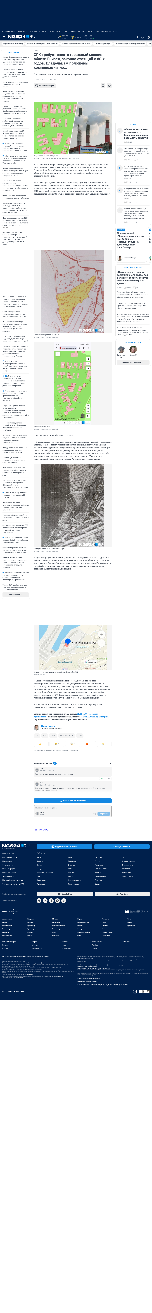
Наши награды (8, 869)
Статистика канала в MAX (13, 884)
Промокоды (106, 32)
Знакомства (23, 32)
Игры (115, 32)
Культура (71, 865)
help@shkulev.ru (18, 978)
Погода (33, 32)
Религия (98, 880)
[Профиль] (148, 37)
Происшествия (101, 869)
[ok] (51, 900)
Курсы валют (87, 32)
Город (39, 869)
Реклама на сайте (9, 857)
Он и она (98, 857)
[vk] (45, 900)
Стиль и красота (128, 861)
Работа (98, 873)
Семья (97, 884)
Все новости (16, 52)
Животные (41, 880)
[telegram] (39, 900)
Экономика (126, 873)
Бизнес (40, 861)
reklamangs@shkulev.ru (85, 958)
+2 (102, 778)
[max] (57, 900)
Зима (70, 857)
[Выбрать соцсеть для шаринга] (109, 85)
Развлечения (100, 876)
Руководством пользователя (87, 966)
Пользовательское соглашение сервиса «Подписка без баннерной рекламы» (103, 985)
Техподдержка (8, 876)
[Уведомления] (142, 37)
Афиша (66, 32)
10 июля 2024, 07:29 (40, 79)
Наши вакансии (9, 873)
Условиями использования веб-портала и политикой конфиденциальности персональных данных (110, 970)
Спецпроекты (127, 876)
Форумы (42, 32)
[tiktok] (63, 900)
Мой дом (71, 873)
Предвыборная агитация (12, 880)
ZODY (97, 32)
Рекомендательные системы (87, 981)
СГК (37, 736)
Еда (38, 876)
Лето (70, 869)
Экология (126, 869)
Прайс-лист (7, 861)
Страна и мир (127, 865)
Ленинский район (66, 736)
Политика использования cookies (88, 978)
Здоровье (41, 884)
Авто (39, 857)
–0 (109, 778)
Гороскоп (75, 32)
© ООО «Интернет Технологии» (13, 992)
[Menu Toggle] (4, 37)
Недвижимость (9, 32)
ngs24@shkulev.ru (29, 974)
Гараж (53, 736)
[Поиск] (137, 37)
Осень (97, 861)
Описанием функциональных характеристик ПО (93, 968)
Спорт (124, 857)
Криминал (72, 861)
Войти (42, 814)
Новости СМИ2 (41, 830)
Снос (80, 736)
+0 (102, 795)
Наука (70, 876)
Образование (73, 884)
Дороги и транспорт (45, 873)
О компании (7, 865)
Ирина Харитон (48, 726)
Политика (99, 865)
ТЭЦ (44, 736)
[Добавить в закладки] (103, 85)
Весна (39, 865)
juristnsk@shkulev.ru (56, 976)
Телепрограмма (55, 32)
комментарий (46, 86)
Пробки (76, 37)
